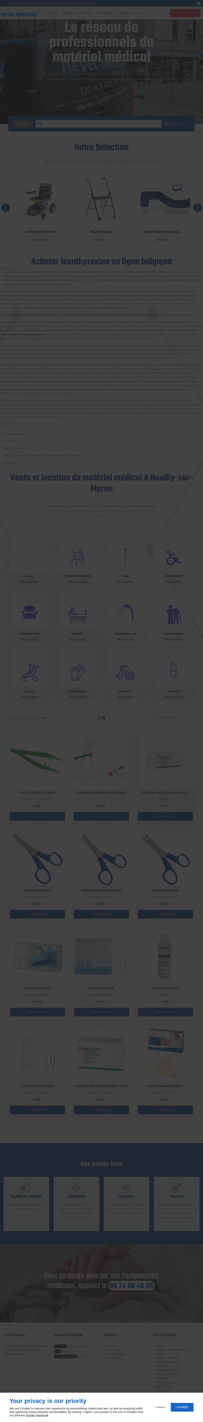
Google (30, 1415)
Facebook (42, 1415)
